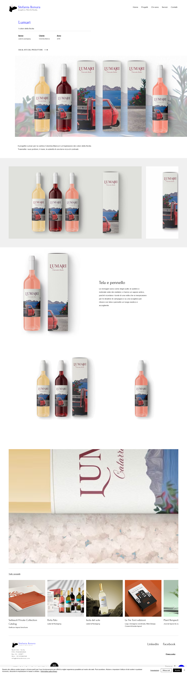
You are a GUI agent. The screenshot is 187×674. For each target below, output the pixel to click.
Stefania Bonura (29, 7)
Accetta (177, 670)
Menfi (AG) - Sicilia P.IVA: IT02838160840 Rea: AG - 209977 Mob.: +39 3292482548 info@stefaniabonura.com (21, 654)
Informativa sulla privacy (49, 671)
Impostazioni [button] (154, 670)
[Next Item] (174, 202)
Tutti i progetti (14, 574)
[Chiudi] (184, 670)
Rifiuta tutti (166, 670)
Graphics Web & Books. (28, 10)
